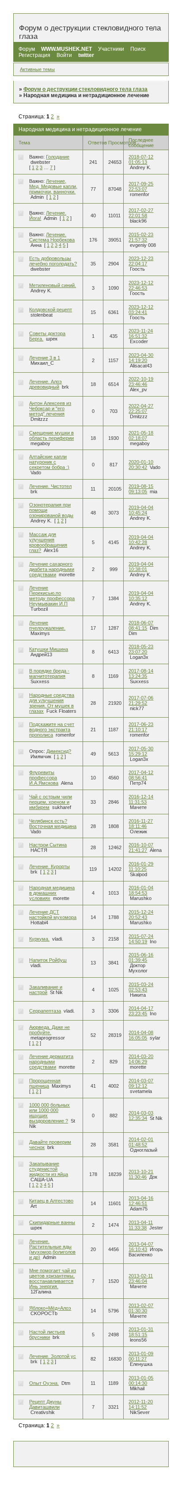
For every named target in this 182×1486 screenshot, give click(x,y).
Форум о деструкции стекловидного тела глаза (85, 89)
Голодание (57, 156)
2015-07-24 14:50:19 (141, 939)
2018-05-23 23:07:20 (141, 649)
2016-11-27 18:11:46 (141, 823)
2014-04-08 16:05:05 (141, 1035)
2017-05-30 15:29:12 (141, 751)
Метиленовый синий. (52, 285)
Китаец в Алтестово (51, 1200)
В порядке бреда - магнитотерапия (49, 673)
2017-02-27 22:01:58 (141, 213)
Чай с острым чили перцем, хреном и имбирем (50, 802)
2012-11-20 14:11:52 (141, 1404)
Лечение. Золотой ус (52, 1356)
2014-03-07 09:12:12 (141, 1083)
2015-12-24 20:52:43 (141, 914)
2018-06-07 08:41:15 (141, 625)
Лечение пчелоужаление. (47, 625)
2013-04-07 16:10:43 (141, 1246)
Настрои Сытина (48, 844)
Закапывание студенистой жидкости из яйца (48, 1169)
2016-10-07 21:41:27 (141, 847)
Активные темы (37, 69)
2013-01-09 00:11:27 (141, 1356)
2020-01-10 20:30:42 (141, 464)
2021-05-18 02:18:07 (141, 435)
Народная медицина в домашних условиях (52, 893)
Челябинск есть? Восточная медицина (52, 823)
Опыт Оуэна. (44, 1383)
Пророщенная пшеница (45, 1083)
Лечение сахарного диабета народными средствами (51, 569)
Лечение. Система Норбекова (52, 237)
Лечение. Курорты (49, 866)
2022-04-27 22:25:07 (141, 408)
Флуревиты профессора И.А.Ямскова (43, 778)
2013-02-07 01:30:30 (141, 1308)
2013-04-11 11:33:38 (141, 1225)
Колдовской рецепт (50, 309)
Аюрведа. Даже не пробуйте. (49, 1030)
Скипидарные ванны (52, 1222)
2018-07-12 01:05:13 (141, 159)
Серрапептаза (45, 1010)
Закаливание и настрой (45, 989)
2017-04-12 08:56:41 (141, 775)
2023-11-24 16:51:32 (141, 333)
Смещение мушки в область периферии (51, 435)
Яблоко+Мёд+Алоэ (50, 1308)
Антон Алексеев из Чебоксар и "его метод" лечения (50, 408)
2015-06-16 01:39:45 (141, 957)
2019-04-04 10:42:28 (141, 539)
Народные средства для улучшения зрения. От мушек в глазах (51, 703)
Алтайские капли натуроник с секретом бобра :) (49, 462)
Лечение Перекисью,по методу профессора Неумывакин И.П (52, 595)
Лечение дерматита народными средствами (51, 1062)
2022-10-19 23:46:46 (141, 381)
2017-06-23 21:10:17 (141, 727)
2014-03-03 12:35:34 (141, 1115)
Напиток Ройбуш (48, 960)
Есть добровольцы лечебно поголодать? (53, 261)
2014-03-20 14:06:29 (141, 1059)
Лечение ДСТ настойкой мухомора (52, 914)
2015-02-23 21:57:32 (141, 237)
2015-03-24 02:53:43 (141, 987)
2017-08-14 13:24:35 (141, 673)
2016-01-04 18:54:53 (141, 890)
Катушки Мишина (48, 649)
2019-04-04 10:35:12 (141, 595)
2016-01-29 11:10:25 (141, 866)
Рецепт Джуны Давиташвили (45, 1404)
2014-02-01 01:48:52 (141, 1142)
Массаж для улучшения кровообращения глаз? (48, 542)
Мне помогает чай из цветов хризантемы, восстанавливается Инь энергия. (52, 1278)
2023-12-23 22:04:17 (141, 261)
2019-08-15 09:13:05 (141, 489)
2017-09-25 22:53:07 (141, 186)
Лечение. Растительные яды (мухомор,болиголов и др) (52, 1249)
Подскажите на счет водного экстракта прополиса (51, 729)
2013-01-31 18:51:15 (141, 1332)
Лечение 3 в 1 (44, 357)
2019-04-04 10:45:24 (141, 510)
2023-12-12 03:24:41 (141, 309)
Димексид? (58, 751)
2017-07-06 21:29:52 (141, 700)
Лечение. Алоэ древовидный (45, 384)
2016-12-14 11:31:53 (141, 799)
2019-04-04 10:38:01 (141, 566)
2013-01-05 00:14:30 (141, 1380)
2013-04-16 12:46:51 (141, 1200)
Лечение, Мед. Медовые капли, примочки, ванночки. (53, 186)
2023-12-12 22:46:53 (141, 285)
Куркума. (39, 939)
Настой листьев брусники (47, 1334)
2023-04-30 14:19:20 (141, 357)
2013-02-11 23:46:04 (141, 1278)
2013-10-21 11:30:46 (141, 1174)
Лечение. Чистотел (50, 486)
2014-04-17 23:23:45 (141, 1011)
